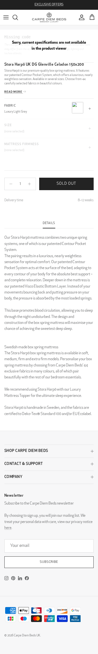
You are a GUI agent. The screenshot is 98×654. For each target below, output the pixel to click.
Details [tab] (49, 223)
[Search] (18, 17)
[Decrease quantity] (9, 184)
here (7, 528)
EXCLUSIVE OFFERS (49, 4)
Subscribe (49, 562)
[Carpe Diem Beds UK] (49, 17)
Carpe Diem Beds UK (27, 635)
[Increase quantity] (31, 184)
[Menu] (6, 17)
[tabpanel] (49, 322)
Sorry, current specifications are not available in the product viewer (49, 46)
